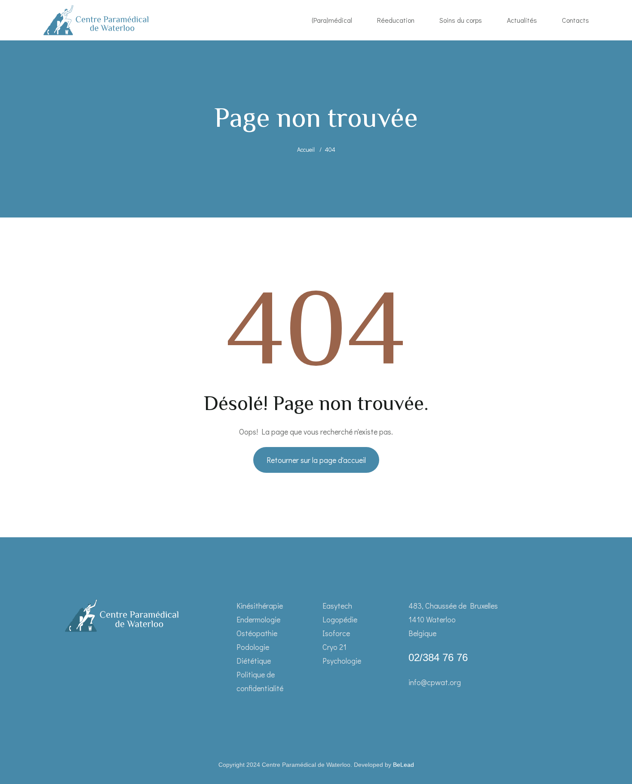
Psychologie (341, 660)
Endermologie (258, 619)
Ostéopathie (256, 633)
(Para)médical (332, 19)
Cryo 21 (334, 647)
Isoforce (336, 633)
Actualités (522, 19)
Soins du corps (460, 19)
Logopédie (339, 619)
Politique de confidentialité (259, 681)
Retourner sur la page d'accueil (316, 460)
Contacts (575, 19)
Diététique (253, 660)
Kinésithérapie (259, 605)
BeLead (403, 764)
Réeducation (395, 19)
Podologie (252, 647)
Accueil (306, 149)
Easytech (337, 605)
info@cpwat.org (434, 682)
